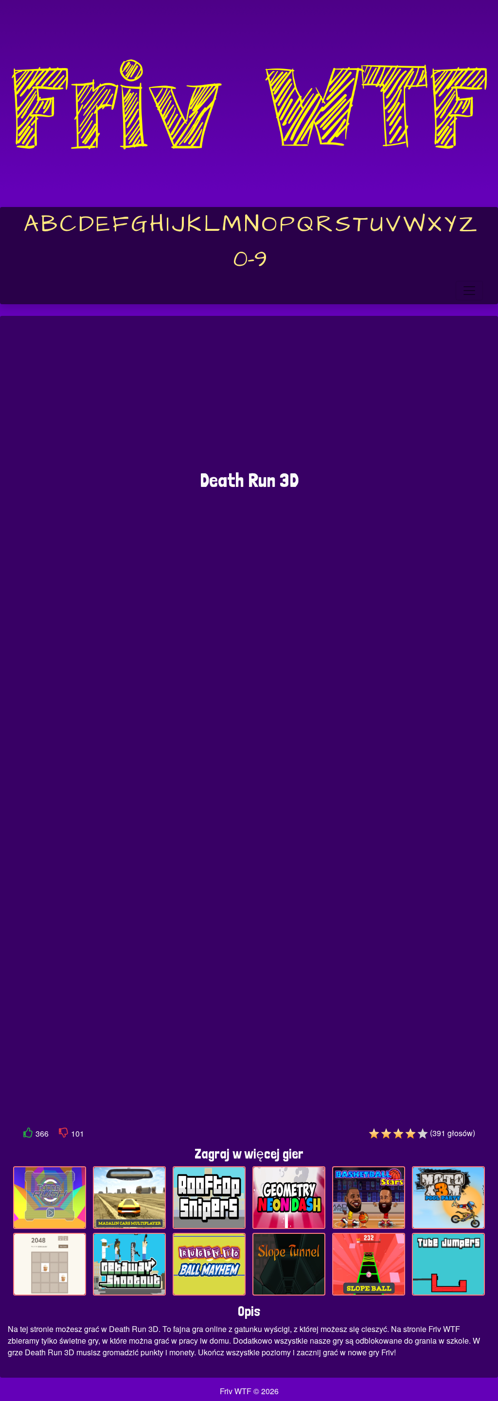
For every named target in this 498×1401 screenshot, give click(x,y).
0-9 (250, 259)
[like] (28, 1134)
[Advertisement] (249, 398)
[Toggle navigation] (469, 290)
